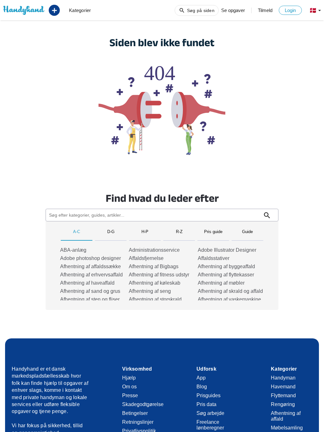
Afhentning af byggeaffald (226, 266)
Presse (130, 395)
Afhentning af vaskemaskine (229, 299)
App (201, 377)
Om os (129, 386)
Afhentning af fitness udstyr (159, 274)
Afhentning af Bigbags (153, 266)
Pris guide (213, 231)
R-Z (179, 231)
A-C (76, 231)
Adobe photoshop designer (90, 258)
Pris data (206, 404)
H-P (144, 231)
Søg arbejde (210, 413)
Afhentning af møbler (221, 283)
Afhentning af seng (150, 291)
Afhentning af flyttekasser (226, 274)
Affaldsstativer (213, 258)
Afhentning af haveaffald (87, 283)
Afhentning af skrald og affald (230, 291)
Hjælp (129, 377)
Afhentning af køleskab (154, 283)
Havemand (283, 386)
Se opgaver (233, 10)
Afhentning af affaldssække (90, 266)
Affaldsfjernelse (146, 258)
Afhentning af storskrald (155, 299)
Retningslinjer (137, 422)
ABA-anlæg (73, 250)
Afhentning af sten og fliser (90, 299)
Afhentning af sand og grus (90, 291)
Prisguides (208, 395)
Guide (247, 231)
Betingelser (135, 413)
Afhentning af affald (286, 416)
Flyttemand (283, 395)
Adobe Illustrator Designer (227, 250)
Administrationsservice (154, 250)
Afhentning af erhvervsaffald (91, 274)
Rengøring (283, 404)
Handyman (283, 377)
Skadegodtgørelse (142, 404)
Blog (201, 386)
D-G (111, 231)
